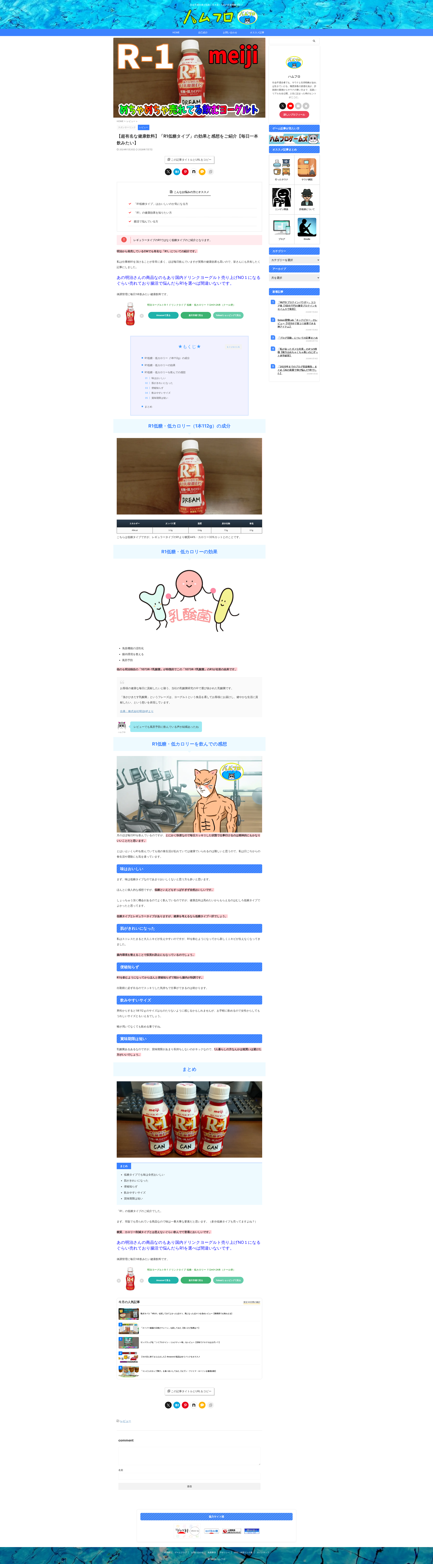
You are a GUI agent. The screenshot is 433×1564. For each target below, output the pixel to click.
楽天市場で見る (196, 315)
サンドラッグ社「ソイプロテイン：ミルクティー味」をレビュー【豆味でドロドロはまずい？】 (181, 1342)
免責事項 (212, 1552)
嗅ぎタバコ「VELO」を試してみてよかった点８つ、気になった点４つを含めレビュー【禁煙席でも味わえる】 (187, 1313)
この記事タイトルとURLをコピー (191, 159)
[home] (306, 106)
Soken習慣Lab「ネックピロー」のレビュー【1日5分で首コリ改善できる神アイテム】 (297, 323)
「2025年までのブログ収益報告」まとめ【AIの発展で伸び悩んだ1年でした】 (297, 370)
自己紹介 (203, 32)
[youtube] (290, 106)
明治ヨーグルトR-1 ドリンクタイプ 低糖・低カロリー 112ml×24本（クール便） (191, 304)
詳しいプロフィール (294, 114)
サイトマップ (263, 1552)
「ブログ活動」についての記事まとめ (298, 337)
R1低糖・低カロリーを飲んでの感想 (165, 372)
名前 (120, 1470)
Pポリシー (225, 1552)
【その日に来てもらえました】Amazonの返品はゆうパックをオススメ (170, 1356)
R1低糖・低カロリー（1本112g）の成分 (167, 358)
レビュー (125, 1421)
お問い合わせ (230, 32)
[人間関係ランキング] (231, 1531)
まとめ (148, 406)
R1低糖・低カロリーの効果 (160, 365)
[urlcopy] (210, 171)
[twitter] (168, 171)
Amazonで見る (163, 315)
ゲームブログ (181, 1552)
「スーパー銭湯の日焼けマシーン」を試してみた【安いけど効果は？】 (170, 1328)
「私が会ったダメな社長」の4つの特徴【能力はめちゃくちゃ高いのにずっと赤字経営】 (298, 352)
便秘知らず (157, 388)
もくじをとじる (233, 347)
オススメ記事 (257, 32)
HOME (176, 32)
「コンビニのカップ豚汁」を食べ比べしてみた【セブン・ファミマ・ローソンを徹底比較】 (179, 1371)
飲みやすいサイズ (161, 392)
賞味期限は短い (160, 398)
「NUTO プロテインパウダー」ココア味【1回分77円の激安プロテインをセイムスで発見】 (297, 305)
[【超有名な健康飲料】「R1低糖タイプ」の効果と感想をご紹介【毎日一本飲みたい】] (176, 171)
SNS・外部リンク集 (243, 1552)
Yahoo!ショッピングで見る (228, 315)
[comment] (202, 171)
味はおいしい (159, 378)
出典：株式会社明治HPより (137, 711)
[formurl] (298, 106)
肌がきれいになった (162, 383)
